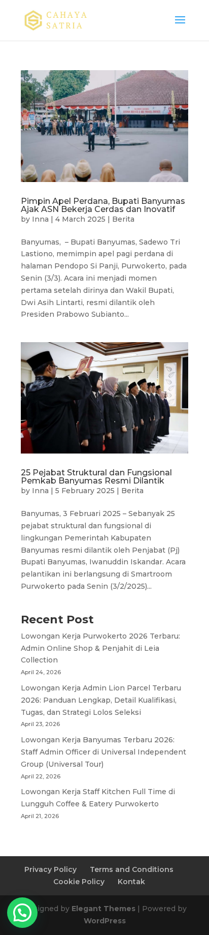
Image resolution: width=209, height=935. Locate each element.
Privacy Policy (50, 869)
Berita (123, 219)
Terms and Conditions (131, 869)
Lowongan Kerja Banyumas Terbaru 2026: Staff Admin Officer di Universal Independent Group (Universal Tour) (103, 752)
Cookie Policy (78, 881)
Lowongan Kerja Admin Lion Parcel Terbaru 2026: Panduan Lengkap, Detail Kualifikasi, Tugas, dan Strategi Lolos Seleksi (101, 700)
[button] (22, 912)
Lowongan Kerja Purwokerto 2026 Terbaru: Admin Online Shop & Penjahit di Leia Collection (100, 648)
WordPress (105, 920)
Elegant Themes (103, 908)
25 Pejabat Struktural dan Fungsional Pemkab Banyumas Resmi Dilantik (96, 477)
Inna (40, 219)
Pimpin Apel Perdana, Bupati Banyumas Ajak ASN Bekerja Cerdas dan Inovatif (103, 205)
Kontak (131, 881)
